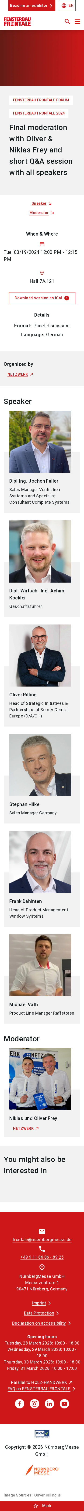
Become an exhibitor (29, 5)
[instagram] (34, 1403)
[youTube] (64, 1403)
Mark (42, 1506)
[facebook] (19, 1403)
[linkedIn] (49, 1403)
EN (67, 5)
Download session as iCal (42, 298)
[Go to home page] (28, 23)
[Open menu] (77, 21)
